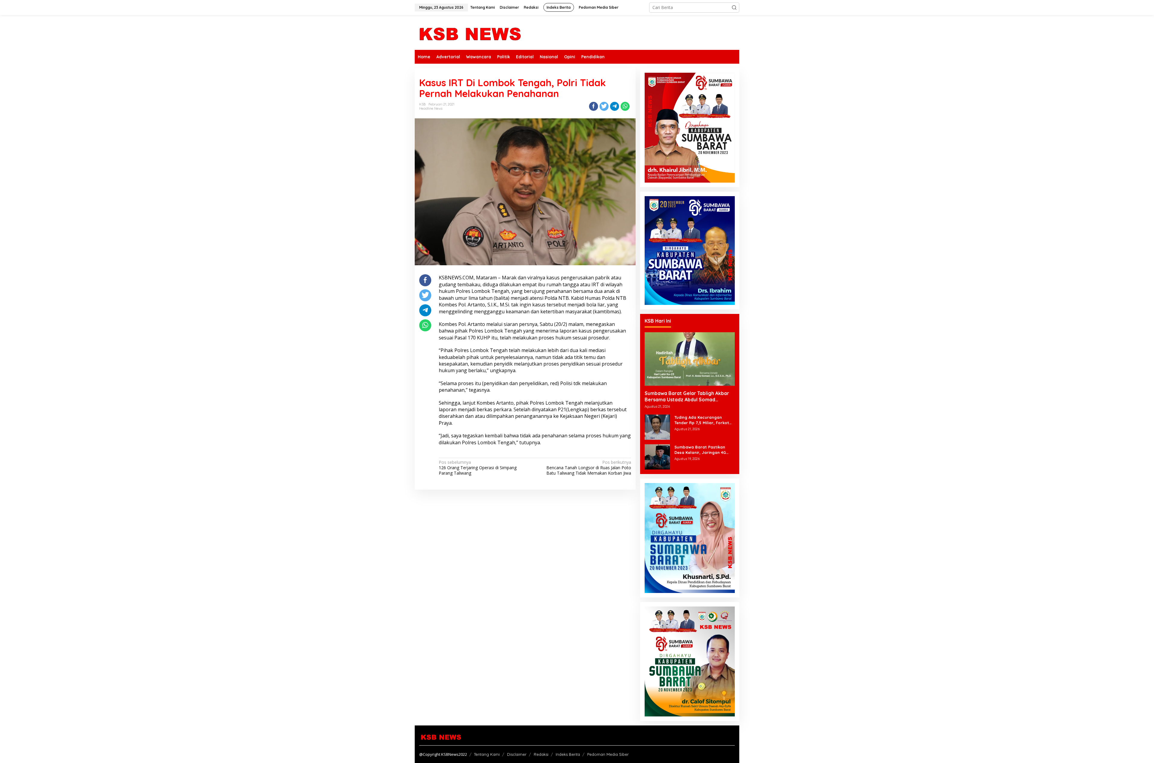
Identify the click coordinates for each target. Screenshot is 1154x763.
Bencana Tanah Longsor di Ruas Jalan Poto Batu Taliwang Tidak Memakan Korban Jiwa (588, 468)
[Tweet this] (604, 106)
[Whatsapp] (625, 106)
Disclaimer (517, 754)
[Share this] (593, 106)
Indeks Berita (568, 754)
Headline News (430, 108)
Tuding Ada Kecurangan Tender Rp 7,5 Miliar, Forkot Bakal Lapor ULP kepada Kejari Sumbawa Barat (701, 420)
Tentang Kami (487, 754)
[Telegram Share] (614, 106)
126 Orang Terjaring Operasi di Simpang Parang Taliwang (478, 468)
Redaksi (541, 754)
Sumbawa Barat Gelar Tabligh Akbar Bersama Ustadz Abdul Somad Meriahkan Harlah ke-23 (687, 396)
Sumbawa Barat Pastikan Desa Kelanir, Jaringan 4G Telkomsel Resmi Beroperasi (702, 450)
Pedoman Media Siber (608, 754)
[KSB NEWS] (469, 32)
